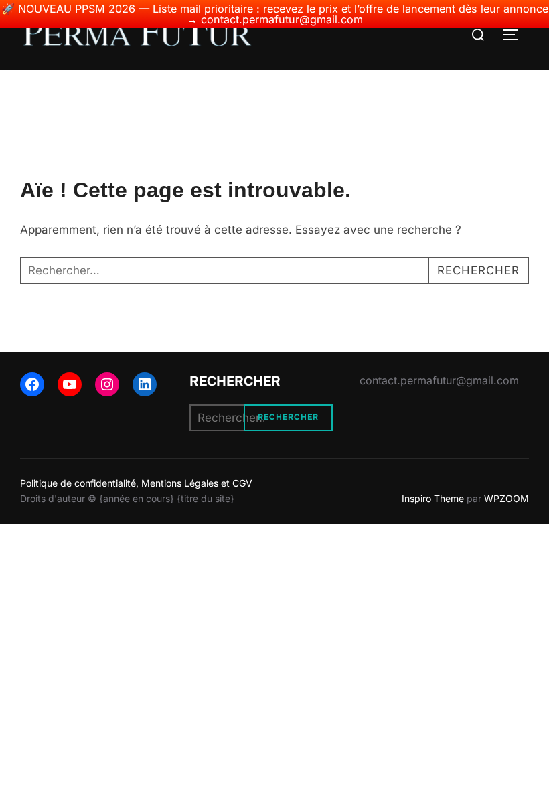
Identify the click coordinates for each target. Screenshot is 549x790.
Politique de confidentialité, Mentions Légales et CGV (136, 483)
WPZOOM (506, 498)
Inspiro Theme (433, 498)
